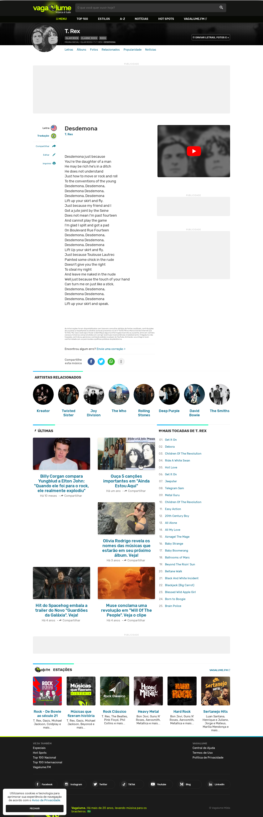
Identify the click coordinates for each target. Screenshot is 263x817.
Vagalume (52, 8)
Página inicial (72, 42)
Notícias (141, 19)
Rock (103, 38)
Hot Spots (166, 19)
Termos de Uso (203, 752)
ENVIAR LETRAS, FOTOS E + (212, 37)
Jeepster (171, 481)
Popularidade (133, 49)
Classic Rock (89, 38)
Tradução (43, 135)
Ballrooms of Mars (177, 557)
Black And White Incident (182, 578)
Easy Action (173, 509)
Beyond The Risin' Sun (180, 564)
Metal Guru (172, 495)
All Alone (171, 523)
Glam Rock (72, 38)
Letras (69, 49)
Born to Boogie (175, 599)
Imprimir (47, 163)
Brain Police (173, 606)
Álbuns (81, 49)
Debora (170, 446)
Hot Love (171, 467)
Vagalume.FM (194, 19)
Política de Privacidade (208, 757)
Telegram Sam (174, 488)
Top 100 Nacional (44, 757)
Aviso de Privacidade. (46, 800)
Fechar (35, 808)
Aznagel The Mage (177, 536)
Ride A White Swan (177, 460)
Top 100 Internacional (47, 762)
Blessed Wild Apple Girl (180, 592)
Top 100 (82, 19)
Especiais (39, 748)
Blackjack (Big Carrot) (179, 585)
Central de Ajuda (204, 748)
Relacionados (111, 49)
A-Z (122, 19)
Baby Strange (174, 543)
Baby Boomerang (176, 550)
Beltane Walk (173, 571)
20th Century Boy (177, 516)
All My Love (172, 530)
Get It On (171, 439)
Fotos (94, 49)
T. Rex (72, 31)
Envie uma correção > (111, 349)
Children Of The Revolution (183, 453)
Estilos (104, 19)
